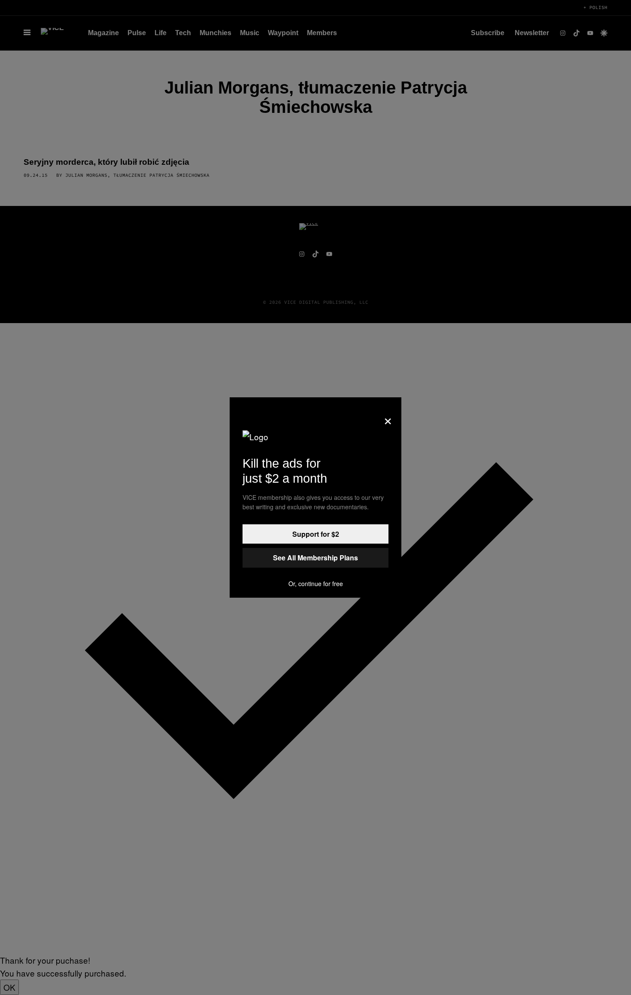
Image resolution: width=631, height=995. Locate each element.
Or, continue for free (315, 583)
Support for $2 (315, 534)
